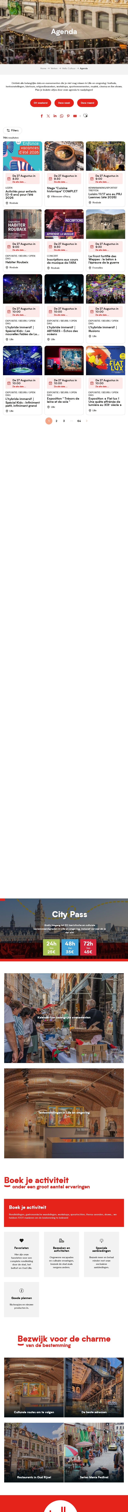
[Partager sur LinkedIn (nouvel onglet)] (55, 116)
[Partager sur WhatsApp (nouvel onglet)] (61, 116)
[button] (85, 116)
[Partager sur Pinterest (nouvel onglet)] (68, 116)
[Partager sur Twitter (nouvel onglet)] (48, 116)
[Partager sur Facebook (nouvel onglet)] (41, 116)
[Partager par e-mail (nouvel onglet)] (75, 116)
